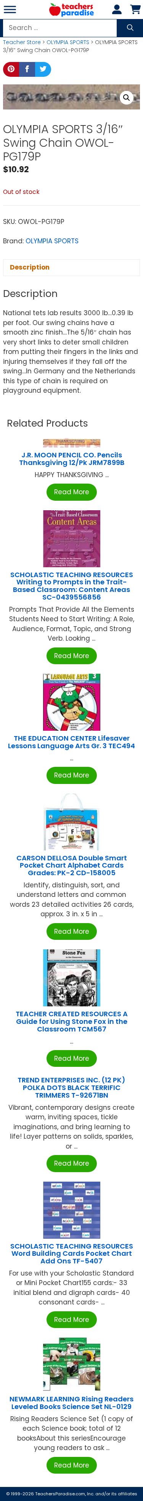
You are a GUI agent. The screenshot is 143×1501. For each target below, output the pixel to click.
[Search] (130, 28)
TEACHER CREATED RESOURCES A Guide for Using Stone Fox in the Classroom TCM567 (72, 1021)
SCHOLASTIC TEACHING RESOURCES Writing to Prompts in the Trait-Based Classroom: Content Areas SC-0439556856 (71, 586)
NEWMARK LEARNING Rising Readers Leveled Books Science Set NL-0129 (71, 1402)
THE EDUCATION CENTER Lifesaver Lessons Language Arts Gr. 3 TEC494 (71, 741)
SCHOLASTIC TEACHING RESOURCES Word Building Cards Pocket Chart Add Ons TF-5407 (71, 1253)
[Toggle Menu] (10, 9)
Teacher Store (22, 42)
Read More (71, 492)
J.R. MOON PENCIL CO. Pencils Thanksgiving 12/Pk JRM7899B (71, 458)
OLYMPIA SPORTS (68, 42)
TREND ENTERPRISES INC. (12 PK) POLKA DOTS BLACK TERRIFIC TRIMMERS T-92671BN (71, 1087)
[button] (126, 98)
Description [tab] (30, 267)
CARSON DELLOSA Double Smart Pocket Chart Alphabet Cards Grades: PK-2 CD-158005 (71, 865)
